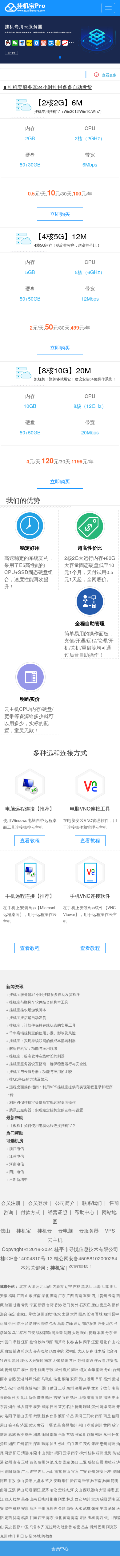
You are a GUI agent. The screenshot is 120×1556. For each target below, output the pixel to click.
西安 (78, 1498)
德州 (78, 1406)
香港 (58, 1304)
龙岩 (95, 1387)
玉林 (25, 1461)
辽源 (95, 1341)
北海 (108, 1452)
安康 (25, 1508)
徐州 (64, 1360)
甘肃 (16, 1304)
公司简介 (65, 1202)
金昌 (62, 1508)
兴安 (31, 1332)
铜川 (86, 1498)
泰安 (37, 1406)
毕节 (86, 1480)
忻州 (12, 1323)
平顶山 (18, 1415)
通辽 (77, 1323)
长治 (90, 1313)
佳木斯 (99, 1350)
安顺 (57, 1480)
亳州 (12, 1387)
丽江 (37, 1489)
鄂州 (74, 1424)
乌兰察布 (19, 1332)
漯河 (78, 1415)
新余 (32, 1397)
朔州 (107, 1313)
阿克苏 (111, 1526)
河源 (8, 1452)
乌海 (61, 1323)
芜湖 (20, 1378)
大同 (74, 1313)
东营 (3, 1406)
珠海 (45, 1443)
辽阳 (25, 1341)
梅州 (111, 1443)
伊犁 (28, 1535)
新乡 (45, 1415)
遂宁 (33, 1471)
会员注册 (11, 1202)
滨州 (95, 1406)
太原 (65, 1313)
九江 (24, 1397)
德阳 (8, 1471)
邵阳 (53, 1434)
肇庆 (95, 1443)
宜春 (65, 1397)
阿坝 (3, 1480)
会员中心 (60, 1548)
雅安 (99, 1471)
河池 (50, 1461)
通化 (103, 1341)
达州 (91, 1471)
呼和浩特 (40, 1323)
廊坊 (49, 1313)
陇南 (16, 1517)
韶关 (28, 1443)
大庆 (81, 1350)
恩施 (12, 1434)
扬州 (8, 1369)
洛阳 (8, 1415)
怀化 (115, 1434)
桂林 (91, 1452)
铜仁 (65, 1480)
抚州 (74, 1397)
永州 (107, 1434)
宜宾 (74, 1471)
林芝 (70, 1498)
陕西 (8, 1304)
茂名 (86, 1443)
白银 (70, 1508)
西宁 (41, 1517)
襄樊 (65, 1424)
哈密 (76, 1526)
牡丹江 (5, 1360)
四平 (86, 1341)
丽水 (3, 1378)
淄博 (107, 1397)
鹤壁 (37, 1415)
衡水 (57, 1313)
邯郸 (115, 1304)
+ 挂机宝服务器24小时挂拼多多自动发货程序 (43, 994)
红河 (70, 1489)
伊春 (89, 1350)
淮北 (57, 1378)
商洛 (33, 1508)
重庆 (86, 1295)
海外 (74, 1304)
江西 (20, 1295)
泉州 (70, 1387)
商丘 (107, 1415)
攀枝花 (109, 1461)
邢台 (3, 1313)
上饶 (82, 1397)
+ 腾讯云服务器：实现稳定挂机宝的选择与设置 (44, 1109)
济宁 (28, 1406)
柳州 (83, 1452)
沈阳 (67, 1332)
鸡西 (52, 1350)
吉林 (76, 1286)
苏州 (81, 1360)
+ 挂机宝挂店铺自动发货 (26, 1017)
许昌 (70, 1415)
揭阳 (58, 1452)
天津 (31, 1286)
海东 (50, 1517)
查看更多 (109, 74)
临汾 (20, 1323)
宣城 (28, 1387)
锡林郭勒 (43, 1332)
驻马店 (13, 1424)
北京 (23, 1286)
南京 (48, 1360)
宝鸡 (95, 1498)
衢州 (99, 1369)
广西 (70, 1295)
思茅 (45, 1489)
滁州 (90, 1378)
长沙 (20, 1434)
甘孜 (12, 1480)
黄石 (40, 1424)
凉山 (20, 1480)
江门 (70, 1443)
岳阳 (62, 1434)
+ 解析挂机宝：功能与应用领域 (31, 1048)
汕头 (53, 1443)
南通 (89, 1360)
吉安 (57, 1397)
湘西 (12, 1443)
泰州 (25, 1369)
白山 (111, 1341)
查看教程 (30, 840)
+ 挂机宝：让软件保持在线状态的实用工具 (41, 1025)
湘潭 (37, 1434)
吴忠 (8, 1526)
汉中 (8, 1508)
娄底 (3, 1443)
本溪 (100, 1332)
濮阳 (62, 1415)
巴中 (108, 1471)
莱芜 (62, 1406)
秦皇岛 (105, 1304)
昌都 (25, 1498)
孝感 (90, 1424)
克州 (3, 1535)
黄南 (66, 1517)
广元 (25, 1471)
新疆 (41, 1304)
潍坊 (20, 1406)
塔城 (37, 1535)
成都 (91, 1461)
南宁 (74, 1452)
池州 (20, 1387)
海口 (74, 1461)
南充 (58, 1471)
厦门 (45, 1387)
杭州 (41, 1369)
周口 (3, 1424)
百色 (33, 1461)
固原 (16, 1526)
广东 (62, 1295)
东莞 (33, 1452)
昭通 (28, 1489)
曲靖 (3, 1489)
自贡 (99, 1461)
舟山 (108, 1369)
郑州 (111, 1406)
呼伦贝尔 (105, 1323)
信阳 (115, 1415)
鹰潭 (40, 1397)
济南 (90, 1397)
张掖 (95, 1508)
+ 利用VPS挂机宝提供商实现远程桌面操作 (41, 1102)
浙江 (113, 1286)
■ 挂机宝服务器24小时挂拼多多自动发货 (47, 87)
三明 (62, 1387)
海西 (99, 1517)
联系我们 (92, 1202)
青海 (25, 1304)
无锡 (56, 1360)
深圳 (37, 1443)
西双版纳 (90, 1489)
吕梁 (28, 1323)
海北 (58, 1517)
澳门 (66, 1304)
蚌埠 (28, 1378)
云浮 (66, 1452)
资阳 (116, 1471)
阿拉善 (57, 1332)
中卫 (25, 1526)
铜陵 (65, 1378)
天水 (78, 1508)
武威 (86, 1508)
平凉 (103, 1508)
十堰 (49, 1424)
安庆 (74, 1378)
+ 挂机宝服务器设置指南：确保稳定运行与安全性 (46, 1063)
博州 (93, 1526)
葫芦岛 (60, 1341)
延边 (16, 1350)
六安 (3, 1387)
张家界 (80, 1434)
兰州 (41, 1508)
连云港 (99, 1360)
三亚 (83, 1461)
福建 (12, 1295)
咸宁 (115, 1424)
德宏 (110, 1489)
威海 (45, 1406)
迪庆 (8, 1498)
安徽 (3, 1295)
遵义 (49, 1480)
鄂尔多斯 (89, 1323)
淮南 (37, 1378)
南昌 (115, 1387)
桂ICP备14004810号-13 (26, 1258)
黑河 (15, 1360)
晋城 (98, 1313)
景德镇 (5, 1397)
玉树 (91, 1517)
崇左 (66, 1461)
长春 (70, 1341)
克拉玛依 (52, 1526)
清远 (25, 1452)
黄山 (82, 1378)
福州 (37, 1387)
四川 (95, 1295)
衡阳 (45, 1434)
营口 (8, 1341)
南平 (86, 1387)
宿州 (107, 1378)
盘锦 (33, 1341)
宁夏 (33, 1304)
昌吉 (85, 1526)
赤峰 (69, 1323)
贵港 (16, 1461)
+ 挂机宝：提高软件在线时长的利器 (35, 1055)
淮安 (110, 1360)
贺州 (41, 1461)
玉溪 (12, 1489)
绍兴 (83, 1369)
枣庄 (115, 1397)
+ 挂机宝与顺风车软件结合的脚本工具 (37, 1001)
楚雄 (62, 1489)
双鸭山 (71, 1350)
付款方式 (30, 1212)
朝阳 (50, 1341)
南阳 (98, 1415)
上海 (97, 1286)
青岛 (98, 1397)
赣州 (49, 1397)
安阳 (28, 1415)
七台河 (111, 1350)
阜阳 (98, 1378)
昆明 (114, 1480)
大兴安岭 (36, 1360)
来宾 (58, 1461)
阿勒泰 (47, 1535)
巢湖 (115, 1378)
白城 (8, 1350)
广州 (20, 1443)
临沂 (70, 1406)
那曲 (53, 1498)
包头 (52, 1323)
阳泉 (82, 1313)
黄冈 (107, 1424)
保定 (12, 1313)
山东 (28, 1295)
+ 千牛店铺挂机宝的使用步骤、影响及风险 (41, 1032)
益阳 (90, 1434)
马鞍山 (47, 1378)
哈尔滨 (26, 1350)
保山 (20, 1489)
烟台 (12, 1406)
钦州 (8, 1461)
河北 (39, 1286)
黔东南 (96, 1480)
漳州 (78, 1387)
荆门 (82, 1424)
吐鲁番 (66, 1526)
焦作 (53, 1415)
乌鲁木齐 (37, 1526)
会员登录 (38, 1202)
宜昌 (57, 1424)
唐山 (95, 1304)
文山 (78, 1489)
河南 (37, 1295)
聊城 (86, 1406)
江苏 (105, 1286)
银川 (108, 1517)
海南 (78, 1295)
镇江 (16, 1369)
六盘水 (38, 1480)
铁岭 (41, 1341)
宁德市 (105, 1387)
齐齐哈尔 (40, 1350)
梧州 (99, 1452)
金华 (91, 1369)
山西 (48, 1286)
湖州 (74, 1369)
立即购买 (60, 213)
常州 (73, 1360)
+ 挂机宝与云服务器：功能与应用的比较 (39, 1071)
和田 (20, 1535)
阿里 (62, 1498)
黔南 (106, 1480)
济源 (24, 1424)
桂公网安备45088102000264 (85, 1258)
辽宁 (68, 1286)
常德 (70, 1434)
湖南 (53, 1295)
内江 (41, 1471)
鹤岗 (61, 1350)
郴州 (98, 1434)
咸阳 (103, 1498)
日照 (53, 1406)
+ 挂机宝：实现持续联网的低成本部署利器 (41, 1040)
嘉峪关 (51, 1508)
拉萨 (16, 1498)
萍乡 (15, 1397)
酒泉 (111, 1508)
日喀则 (43, 1498)
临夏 (25, 1517)
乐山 (50, 1471)
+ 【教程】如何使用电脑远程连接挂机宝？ (41, 1125)
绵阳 (16, 1471)
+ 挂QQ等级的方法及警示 (27, 1079)
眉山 (66, 1471)
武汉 (32, 1424)
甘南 (33, 1517)
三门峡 (88, 1415)
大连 (75, 1332)
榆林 (16, 1508)
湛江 (78, 1443)
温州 (58, 1369)
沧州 (40, 1313)
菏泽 (103, 1406)
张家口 (22, 1313)
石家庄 (84, 1304)
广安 (83, 1471)
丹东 (109, 1332)
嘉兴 (66, 1369)
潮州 (50, 1452)
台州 (116, 1369)
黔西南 (75, 1480)
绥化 (24, 1360)
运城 (3, 1323)
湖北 (45, 1295)
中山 (41, 1452)
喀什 (12, 1535)
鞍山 (84, 1332)
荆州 (98, 1424)
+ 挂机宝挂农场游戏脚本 (26, 1009)
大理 (102, 1489)
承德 (32, 1313)
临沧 (53, 1489)
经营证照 (57, 1212)
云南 (111, 1295)
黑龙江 (86, 1286)
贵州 (103, 1295)
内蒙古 (58, 1286)
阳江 (16, 1452)
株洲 (28, 1434)
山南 (33, 1498)
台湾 (50, 1304)
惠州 (103, 1443)
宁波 (50, 1369)
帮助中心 (84, 1212)
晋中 (115, 1313)
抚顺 (92, 1332)
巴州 (101, 1526)
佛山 (5, 1230)
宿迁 (33, 1369)
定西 (8, 1517)
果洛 (83, 1517)
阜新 (16, 1341)
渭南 (111, 1498)
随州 (3, 1434)
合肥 (12, 1378)
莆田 (53, 1387)
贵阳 (28, 1480)
